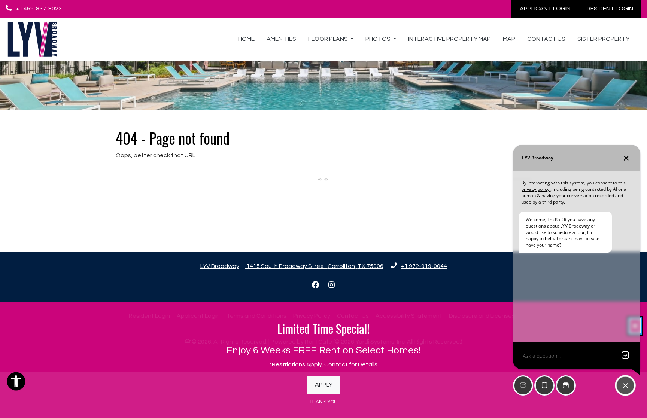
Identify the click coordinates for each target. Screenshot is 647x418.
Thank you (323, 402)
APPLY (323, 385)
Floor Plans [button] (328, 39)
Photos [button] (378, 39)
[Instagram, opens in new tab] (331, 285)
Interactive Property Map (449, 39)
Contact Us (546, 39)
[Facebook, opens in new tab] (315, 285)
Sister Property (603, 39)
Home (246, 39)
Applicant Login (549, 8)
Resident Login (614, 8)
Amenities (281, 39)
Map (509, 39)
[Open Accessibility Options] (16, 383)
